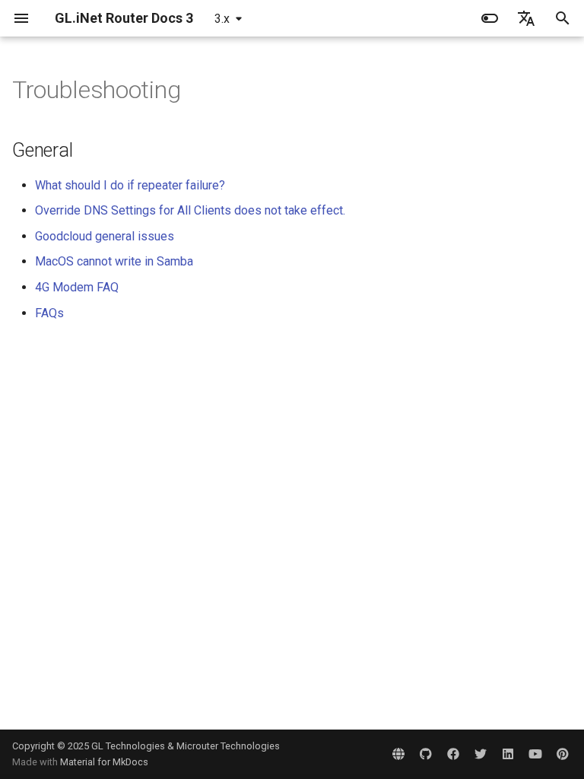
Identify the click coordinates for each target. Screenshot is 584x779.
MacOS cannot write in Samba (114, 261)
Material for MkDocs (104, 762)
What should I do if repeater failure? (130, 185)
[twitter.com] (480, 754)
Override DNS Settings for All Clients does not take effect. (190, 210)
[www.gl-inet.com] (398, 754)
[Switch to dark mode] (489, 18)
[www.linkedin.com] (508, 754)
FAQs (49, 313)
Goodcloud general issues (104, 236)
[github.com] (426, 754)
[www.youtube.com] (535, 754)
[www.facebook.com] (453, 754)
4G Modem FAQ (77, 287)
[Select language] (526, 18)
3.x (222, 18)
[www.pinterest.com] (563, 754)
